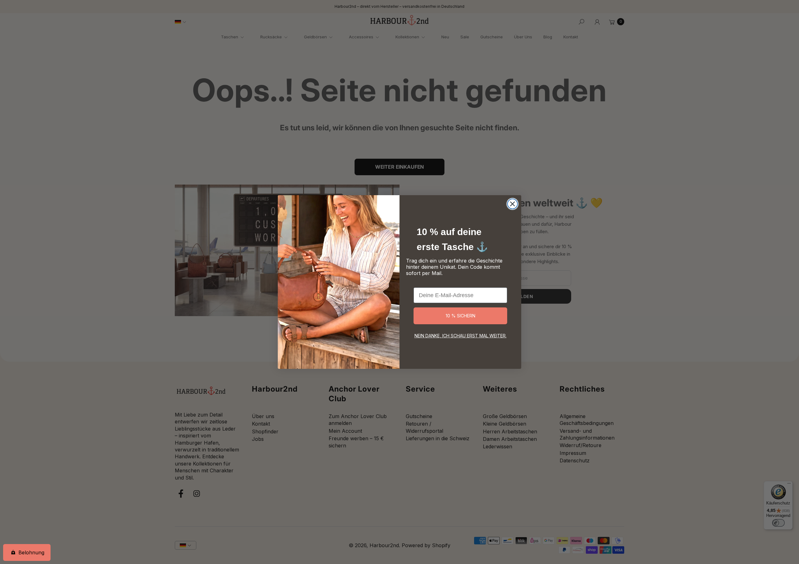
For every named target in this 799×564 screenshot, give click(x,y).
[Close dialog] (512, 204)
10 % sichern (460, 315)
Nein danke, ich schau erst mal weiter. (460, 335)
